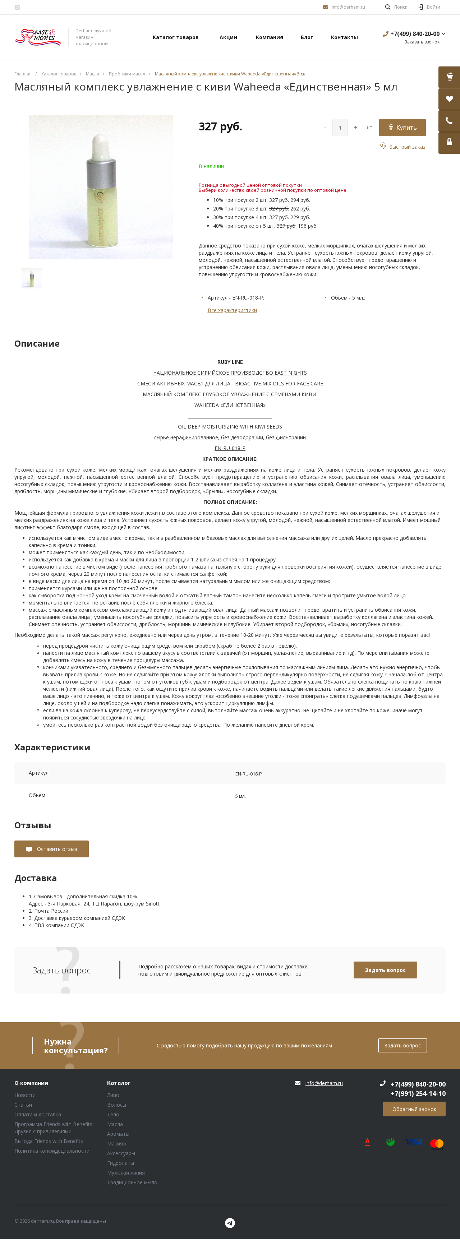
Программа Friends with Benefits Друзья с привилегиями (53, 1128)
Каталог (118, 1083)
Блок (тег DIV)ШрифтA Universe (37, 37)
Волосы (116, 1104)
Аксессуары (121, 1153)
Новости (25, 1095)
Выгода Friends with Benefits (48, 1141)
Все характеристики (232, 310)
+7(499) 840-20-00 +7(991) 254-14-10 (418, 1089)
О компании (31, 1083)
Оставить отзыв (56, 849)
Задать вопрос (385, 970)
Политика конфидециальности (51, 1150)
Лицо (113, 1095)
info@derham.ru (348, 7)
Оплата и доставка (37, 1114)
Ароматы (118, 1133)
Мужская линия (126, 1172)
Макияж (117, 1143)
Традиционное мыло (132, 1182)
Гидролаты (120, 1162)
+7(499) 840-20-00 (415, 34)
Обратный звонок (414, 1109)
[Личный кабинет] (449, 143)
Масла (115, 1124)
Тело (113, 1114)
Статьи (23, 1104)
